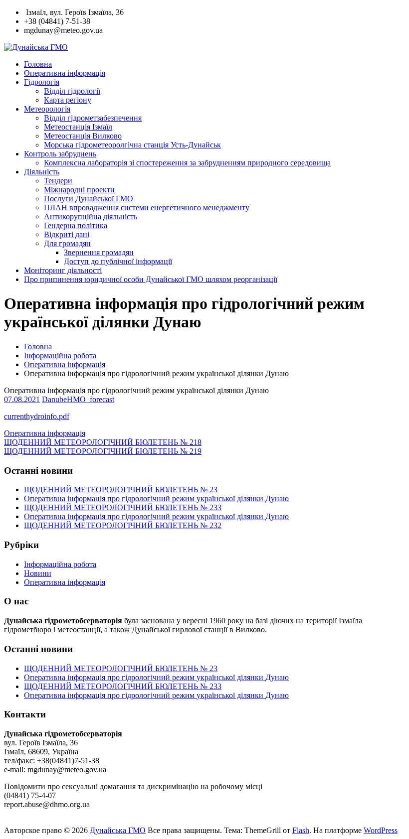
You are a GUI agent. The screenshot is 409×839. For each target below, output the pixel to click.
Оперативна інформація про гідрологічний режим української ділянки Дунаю (156, 498)
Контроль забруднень (60, 153)
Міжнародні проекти (79, 189)
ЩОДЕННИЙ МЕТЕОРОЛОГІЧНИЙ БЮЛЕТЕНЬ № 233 (122, 507)
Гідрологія (41, 82)
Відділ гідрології (72, 91)
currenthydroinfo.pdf (36, 416)
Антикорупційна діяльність (90, 216)
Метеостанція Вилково (83, 136)
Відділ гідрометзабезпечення (93, 118)
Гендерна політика (75, 225)
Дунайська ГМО (118, 830)
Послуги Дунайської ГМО (88, 198)
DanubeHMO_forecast (78, 399)
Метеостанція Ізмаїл (78, 127)
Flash (300, 830)
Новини (37, 573)
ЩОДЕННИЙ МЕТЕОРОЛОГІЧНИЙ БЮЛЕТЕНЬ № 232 (122, 525)
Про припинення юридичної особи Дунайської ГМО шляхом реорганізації (150, 279)
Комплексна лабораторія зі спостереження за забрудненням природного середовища (187, 162)
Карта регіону (67, 100)
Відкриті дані (66, 234)
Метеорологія (47, 109)
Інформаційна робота (60, 355)
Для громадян (67, 243)
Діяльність (41, 171)
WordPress (381, 830)
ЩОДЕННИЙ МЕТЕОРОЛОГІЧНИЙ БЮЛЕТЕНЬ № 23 (120, 489)
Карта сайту (26, 821)
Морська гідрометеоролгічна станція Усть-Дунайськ (132, 144)
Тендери (58, 180)
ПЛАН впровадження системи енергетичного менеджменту (146, 207)
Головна (38, 64)
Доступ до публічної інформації (118, 261)
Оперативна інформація (64, 73)
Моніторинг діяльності (63, 270)
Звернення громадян (99, 252)
